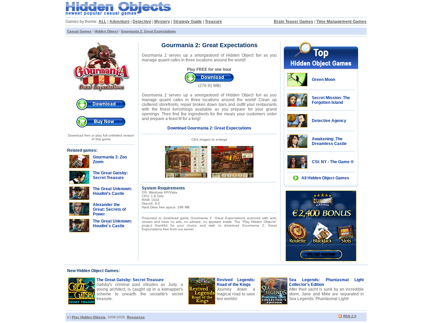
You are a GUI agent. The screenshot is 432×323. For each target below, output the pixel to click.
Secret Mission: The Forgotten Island (331, 100)
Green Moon (323, 79)
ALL (102, 21)
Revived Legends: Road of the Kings (236, 282)
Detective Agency (329, 120)
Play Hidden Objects (89, 317)
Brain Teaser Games (293, 21)
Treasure (213, 21)
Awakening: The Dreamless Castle (329, 141)
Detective (142, 21)
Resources (136, 317)
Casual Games (79, 31)
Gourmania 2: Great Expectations (148, 31)
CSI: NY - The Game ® (333, 161)
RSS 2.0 (349, 316)
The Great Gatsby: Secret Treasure (130, 279)
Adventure (119, 21)
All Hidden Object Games (325, 178)
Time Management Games (341, 21)
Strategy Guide (187, 21)
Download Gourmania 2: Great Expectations (209, 128)
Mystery (162, 21)
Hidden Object (106, 31)
